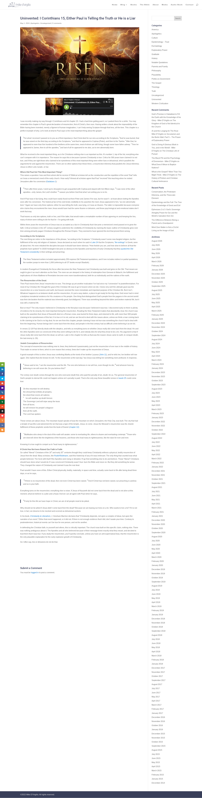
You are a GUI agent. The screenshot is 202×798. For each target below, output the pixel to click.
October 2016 (157, 725)
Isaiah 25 (122, 378)
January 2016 (157, 729)
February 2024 (158, 364)
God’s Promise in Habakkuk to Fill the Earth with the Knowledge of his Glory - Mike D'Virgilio (166, 117)
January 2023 (157, 418)
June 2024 (156, 348)
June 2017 (156, 693)
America (155, 30)
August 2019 (157, 586)
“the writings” (119, 242)
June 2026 (156, 249)
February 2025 (158, 315)
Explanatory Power (159, 50)
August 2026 (157, 241)
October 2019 (157, 578)
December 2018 (158, 619)
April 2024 (156, 356)
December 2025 (158, 274)
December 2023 (158, 372)
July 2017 (156, 688)
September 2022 (158, 434)
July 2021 (156, 491)
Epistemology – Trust (160, 42)
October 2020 (157, 528)
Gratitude (155, 54)
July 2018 (156, 639)
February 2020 (158, 561)
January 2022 (157, 467)
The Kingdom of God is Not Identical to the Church (166, 123)
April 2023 (156, 405)
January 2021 (157, 516)
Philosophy (156, 71)
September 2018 (158, 631)
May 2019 (156, 598)
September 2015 (158, 746)
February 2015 (158, 775)
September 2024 (158, 335)
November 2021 (158, 475)
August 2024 (157, 340)
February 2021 (158, 512)
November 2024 (158, 327)
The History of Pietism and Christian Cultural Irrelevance (166, 178)
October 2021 (157, 479)
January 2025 (157, 319)
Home (114, 5)
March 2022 (156, 459)
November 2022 (158, 426)
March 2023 (156, 409)
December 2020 (158, 520)
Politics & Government (161, 79)
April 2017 (156, 701)
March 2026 (156, 262)
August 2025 (157, 290)
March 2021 (156, 508)
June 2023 (156, 397)
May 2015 (156, 762)
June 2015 (156, 758)
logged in (35, 573)
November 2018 (158, 623)
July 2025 (156, 294)
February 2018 (158, 660)
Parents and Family (160, 67)
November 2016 (158, 721)
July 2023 (156, 393)
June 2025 (156, 298)
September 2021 (158, 483)
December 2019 (158, 569)
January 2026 (157, 270)
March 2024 (156, 360)
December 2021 (158, 471)
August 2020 (157, 537)
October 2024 (157, 331)
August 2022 (157, 438)
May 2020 (156, 549)
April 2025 (156, 307)
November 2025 (158, 278)
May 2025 (156, 303)
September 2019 (158, 582)
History (154, 58)
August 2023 (157, 389)
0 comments (56, 23)
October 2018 (157, 627)
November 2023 (158, 376)
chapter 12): (74, 427)
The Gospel (156, 83)
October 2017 (157, 676)
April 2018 (156, 652)
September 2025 (158, 286)
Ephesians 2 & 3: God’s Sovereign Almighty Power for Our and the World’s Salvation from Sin (166, 213)
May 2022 (156, 450)
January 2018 (157, 664)
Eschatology (157, 46)
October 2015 (157, 742)
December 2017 (158, 668)
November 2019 (158, 574)
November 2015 (158, 738)
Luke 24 (94, 242)
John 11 (103, 355)
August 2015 (157, 750)
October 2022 (157, 430)
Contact (190, 5)
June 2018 (156, 643)
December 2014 (158, 783)
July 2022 (156, 442)
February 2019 (158, 610)
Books (134, 5)
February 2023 (158, 413)
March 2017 (156, 705)
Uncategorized (45, 23)
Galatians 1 (51, 182)
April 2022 (156, 455)
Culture (155, 38)
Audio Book (177, 5)
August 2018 (157, 635)
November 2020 (158, 524)
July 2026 (156, 245)
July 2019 (156, 590)
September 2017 (158, 680)
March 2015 (156, 771)
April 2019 (156, 602)
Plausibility (156, 75)
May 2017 (156, 697)
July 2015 (156, 754)
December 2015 (158, 734)
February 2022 (158, 463)
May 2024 (156, 352)
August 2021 (157, 487)
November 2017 (158, 672)
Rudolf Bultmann (61, 456)
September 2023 (158, 385)
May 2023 (156, 401)
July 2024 (156, 344)
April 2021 (156, 504)
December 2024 (158, 323)
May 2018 (156, 647)
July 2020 (156, 541)
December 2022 (158, 422)
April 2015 (156, 766)
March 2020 (156, 557)
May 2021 (156, 500)
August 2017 (157, 684)
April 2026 (156, 257)
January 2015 (157, 779)
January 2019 (157, 615)
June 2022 (156, 446)
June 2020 (156, 545)
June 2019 (156, 594)
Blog (123, 5)
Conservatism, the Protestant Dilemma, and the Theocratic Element (163, 195)
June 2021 (156, 496)
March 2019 (156, 606)
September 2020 (158, 533)
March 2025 (156, 311)
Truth (154, 91)
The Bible (145, 5)
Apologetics (35, 23)
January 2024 (157, 368)
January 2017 (157, 713)
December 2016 (158, 717)
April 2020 (156, 553)
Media (165, 5)
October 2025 (157, 282)
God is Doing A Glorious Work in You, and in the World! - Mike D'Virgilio (165, 148)
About (156, 5)
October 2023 (157, 381)
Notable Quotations (160, 62)
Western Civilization (160, 103)
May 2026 (156, 253)
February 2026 (158, 266)
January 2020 (157, 565)
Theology (155, 87)
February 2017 (158, 709)
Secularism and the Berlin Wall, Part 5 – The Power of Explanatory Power (166, 137)
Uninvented (156, 99)
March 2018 (156, 656)
